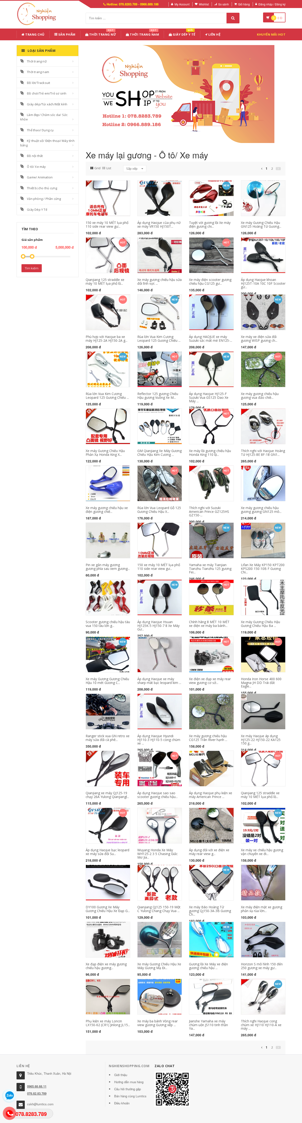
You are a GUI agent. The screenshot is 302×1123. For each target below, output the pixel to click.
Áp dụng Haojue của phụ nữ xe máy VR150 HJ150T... (158, 224)
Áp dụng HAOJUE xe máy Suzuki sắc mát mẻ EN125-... (210, 338)
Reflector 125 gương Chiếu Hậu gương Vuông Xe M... (157, 395)
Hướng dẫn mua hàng (128, 1082)
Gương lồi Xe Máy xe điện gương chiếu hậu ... (208, 966)
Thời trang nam (38, 72)
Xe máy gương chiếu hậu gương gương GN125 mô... (261, 510)
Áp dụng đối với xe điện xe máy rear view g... (209, 852)
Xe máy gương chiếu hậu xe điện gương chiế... (107, 510)
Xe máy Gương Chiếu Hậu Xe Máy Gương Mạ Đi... (159, 966)
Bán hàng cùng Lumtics (130, 1096)
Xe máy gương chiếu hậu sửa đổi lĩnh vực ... (159, 281)
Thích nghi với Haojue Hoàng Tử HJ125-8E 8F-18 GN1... (263, 452)
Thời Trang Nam (144, 34)
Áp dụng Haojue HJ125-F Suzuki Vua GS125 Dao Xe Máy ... (208, 397)
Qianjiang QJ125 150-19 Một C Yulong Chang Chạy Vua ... (158, 909)
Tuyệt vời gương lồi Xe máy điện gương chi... (210, 224)
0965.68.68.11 (36, 1086)
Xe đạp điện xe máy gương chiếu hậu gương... (106, 966)
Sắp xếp (132, 168)
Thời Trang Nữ (102, 34)
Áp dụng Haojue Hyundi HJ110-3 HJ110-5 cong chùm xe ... (158, 739)
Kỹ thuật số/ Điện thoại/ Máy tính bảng (47, 143)
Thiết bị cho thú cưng (42, 188)
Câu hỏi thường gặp (127, 1089)
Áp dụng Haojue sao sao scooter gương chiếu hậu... (157, 795)
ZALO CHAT (165, 1066)
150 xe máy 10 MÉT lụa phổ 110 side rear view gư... (107, 224)
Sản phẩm (66, 34)
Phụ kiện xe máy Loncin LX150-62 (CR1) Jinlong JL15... (108, 1023)
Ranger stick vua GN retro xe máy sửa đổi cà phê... (108, 738)
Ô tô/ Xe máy (36, 167)
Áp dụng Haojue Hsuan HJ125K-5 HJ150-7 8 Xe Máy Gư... (158, 625)
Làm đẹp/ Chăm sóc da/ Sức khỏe (43, 117)
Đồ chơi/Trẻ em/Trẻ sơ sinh (46, 93)
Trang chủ (35, 34)
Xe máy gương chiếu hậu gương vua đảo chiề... (260, 395)
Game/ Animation (40, 177)
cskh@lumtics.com (40, 1104)
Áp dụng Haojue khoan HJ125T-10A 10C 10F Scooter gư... (263, 283)
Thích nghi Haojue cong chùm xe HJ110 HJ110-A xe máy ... (261, 1025)
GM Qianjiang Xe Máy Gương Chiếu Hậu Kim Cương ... (159, 452)
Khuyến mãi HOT (271, 34)
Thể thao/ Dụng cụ (40, 130)
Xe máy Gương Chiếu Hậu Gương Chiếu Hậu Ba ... (260, 624)
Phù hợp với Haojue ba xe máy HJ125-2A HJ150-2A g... (106, 338)
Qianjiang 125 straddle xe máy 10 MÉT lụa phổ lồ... (105, 281)
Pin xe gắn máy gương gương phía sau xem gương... (108, 567)
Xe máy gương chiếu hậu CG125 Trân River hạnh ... (208, 738)
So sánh (223, 4)
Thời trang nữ (37, 61)
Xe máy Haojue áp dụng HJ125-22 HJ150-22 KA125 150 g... (261, 739)
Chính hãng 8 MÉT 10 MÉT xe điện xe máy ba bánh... (209, 624)
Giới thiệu (120, 1075)
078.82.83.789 (36, 1093)
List (108, 168)
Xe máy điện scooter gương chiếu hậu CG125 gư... (210, 281)
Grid (97, 168)
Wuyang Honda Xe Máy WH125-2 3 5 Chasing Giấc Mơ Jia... (157, 854)
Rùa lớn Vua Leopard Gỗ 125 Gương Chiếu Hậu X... (159, 510)
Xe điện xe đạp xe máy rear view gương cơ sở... (210, 681)
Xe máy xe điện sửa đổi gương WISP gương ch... (259, 338)
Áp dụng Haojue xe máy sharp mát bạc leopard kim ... (159, 681)
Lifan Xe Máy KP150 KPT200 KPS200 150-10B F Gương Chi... (263, 568)
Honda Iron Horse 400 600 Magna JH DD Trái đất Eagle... (261, 682)
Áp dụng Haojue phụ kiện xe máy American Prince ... (210, 795)
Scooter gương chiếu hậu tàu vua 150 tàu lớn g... (108, 624)
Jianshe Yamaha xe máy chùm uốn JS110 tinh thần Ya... (208, 1025)
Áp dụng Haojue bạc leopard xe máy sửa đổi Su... (107, 852)
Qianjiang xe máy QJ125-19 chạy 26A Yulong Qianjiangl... (107, 795)
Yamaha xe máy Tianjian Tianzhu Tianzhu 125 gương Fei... (210, 568)
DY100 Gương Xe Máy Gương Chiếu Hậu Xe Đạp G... (108, 909)
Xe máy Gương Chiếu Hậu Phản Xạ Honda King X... (105, 452)
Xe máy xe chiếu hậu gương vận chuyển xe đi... (262, 852)
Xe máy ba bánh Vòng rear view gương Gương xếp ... (157, 1023)
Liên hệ (213, 34)
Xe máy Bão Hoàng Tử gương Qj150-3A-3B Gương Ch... (210, 911)
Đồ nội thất (35, 156)
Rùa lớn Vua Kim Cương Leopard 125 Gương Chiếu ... (158, 338)
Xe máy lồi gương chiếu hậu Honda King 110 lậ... (210, 452)
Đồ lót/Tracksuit (38, 83)
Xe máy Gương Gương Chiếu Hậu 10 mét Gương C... (107, 681)
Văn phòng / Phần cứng (44, 199)
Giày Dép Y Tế (183, 34)
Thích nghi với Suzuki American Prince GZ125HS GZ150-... (209, 511)
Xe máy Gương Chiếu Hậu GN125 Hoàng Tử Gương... (261, 224)
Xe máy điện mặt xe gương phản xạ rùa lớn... (261, 909)
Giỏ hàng (244, 4)
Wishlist (204, 4)
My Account (182, 4)
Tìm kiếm (31, 268)
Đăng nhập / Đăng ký (271, 4)
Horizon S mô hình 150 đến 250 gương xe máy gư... (262, 966)
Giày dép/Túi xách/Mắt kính (47, 104)
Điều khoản (122, 1103)
